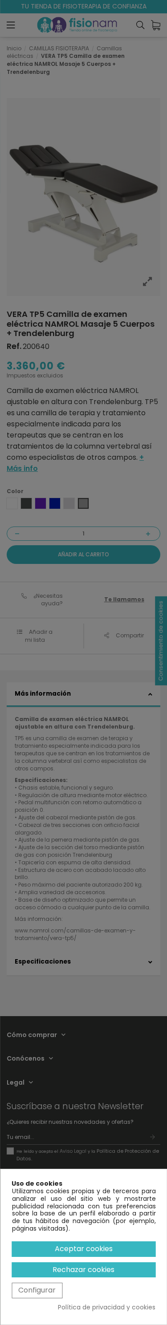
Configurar (37, 1290)
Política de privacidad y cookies (106, 1307)
